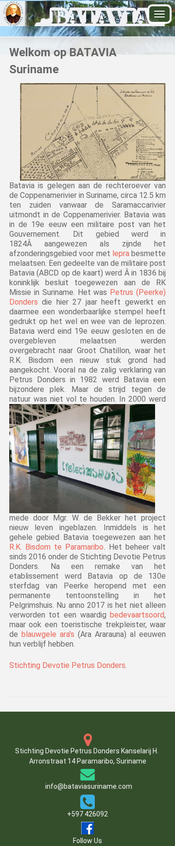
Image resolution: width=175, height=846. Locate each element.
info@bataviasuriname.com (88, 786)
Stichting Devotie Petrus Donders (67, 665)
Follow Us (87, 841)
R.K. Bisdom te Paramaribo (56, 547)
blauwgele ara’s (49, 634)
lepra (121, 253)
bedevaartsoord (137, 614)
